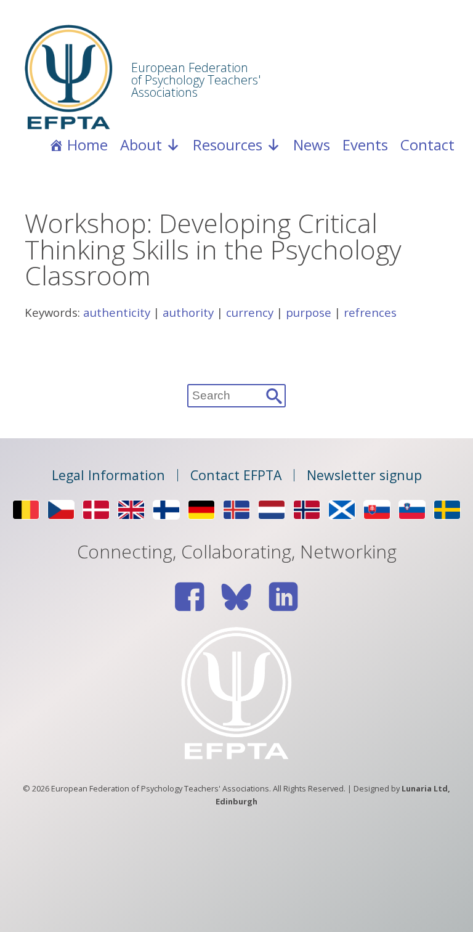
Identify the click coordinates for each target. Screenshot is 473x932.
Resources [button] (227, 144)
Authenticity (116, 312)
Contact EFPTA (235, 475)
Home (87, 144)
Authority (188, 312)
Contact (427, 144)
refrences (370, 312)
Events (365, 144)
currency (249, 312)
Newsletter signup (364, 475)
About (141, 144)
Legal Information (108, 475)
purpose (308, 312)
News (311, 144)
